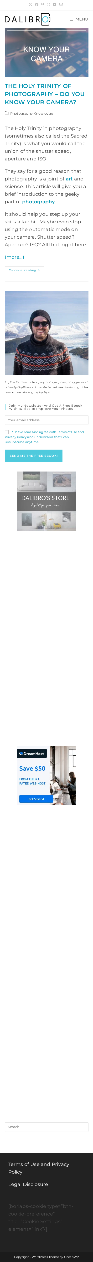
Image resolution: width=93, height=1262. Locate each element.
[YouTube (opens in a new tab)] (54, 4)
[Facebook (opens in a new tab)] (37, 4)
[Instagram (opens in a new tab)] (48, 4)
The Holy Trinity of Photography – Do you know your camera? (45, 93)
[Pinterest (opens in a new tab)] (42, 4)
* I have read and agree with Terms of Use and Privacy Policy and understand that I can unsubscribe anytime (44, 437)
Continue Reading (26, 271)
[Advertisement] (46, 587)
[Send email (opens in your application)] (61, 4)
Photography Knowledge (31, 113)
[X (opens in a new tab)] (31, 4)
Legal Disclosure (28, 1184)
